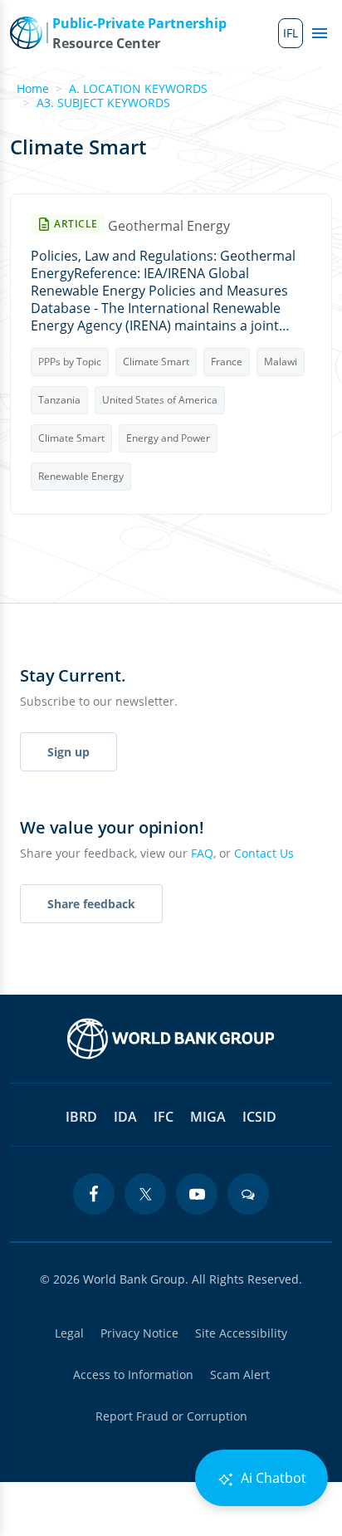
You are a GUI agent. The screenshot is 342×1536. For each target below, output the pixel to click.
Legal (69, 1333)
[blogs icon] (248, 1194)
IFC (163, 1117)
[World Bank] (171, 1038)
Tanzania (59, 400)
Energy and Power (168, 438)
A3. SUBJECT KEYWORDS (103, 102)
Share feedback (91, 904)
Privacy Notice (139, 1333)
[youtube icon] (196, 1194)
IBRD (81, 1117)
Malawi (280, 362)
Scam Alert (240, 1374)
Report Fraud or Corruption (171, 1416)
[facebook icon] (94, 1194)
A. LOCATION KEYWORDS (138, 88)
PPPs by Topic (69, 362)
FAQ (202, 853)
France (226, 362)
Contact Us (264, 853)
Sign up (68, 752)
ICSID (259, 1117)
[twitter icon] (145, 1194)
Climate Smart (156, 362)
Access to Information (133, 1374)
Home (33, 88)
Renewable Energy (81, 476)
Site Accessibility (241, 1333)
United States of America (159, 400)
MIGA (208, 1117)
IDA (125, 1117)
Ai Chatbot (271, 1478)
